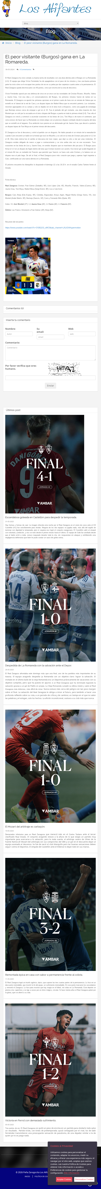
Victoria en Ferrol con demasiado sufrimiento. (30, 1120)
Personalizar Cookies (84, 1179)
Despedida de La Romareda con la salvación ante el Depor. (38, 665)
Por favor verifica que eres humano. (20, 367)
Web (70, 328)
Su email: (40, 330)
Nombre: (10, 328)
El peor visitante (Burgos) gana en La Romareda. (50, 42)
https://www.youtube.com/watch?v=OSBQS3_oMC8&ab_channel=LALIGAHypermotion (43, 228)
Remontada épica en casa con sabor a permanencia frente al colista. (44, 974)
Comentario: (11, 342)
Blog (17, 42)
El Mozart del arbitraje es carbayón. (25, 826)
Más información (71, 1173)
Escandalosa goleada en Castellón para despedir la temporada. (41, 517)
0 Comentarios (25, 69)
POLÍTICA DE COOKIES (43, 1176)
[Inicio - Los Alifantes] (50, 9)
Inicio (9, 42)
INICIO (27, 1176)
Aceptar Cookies (64, 1179)
